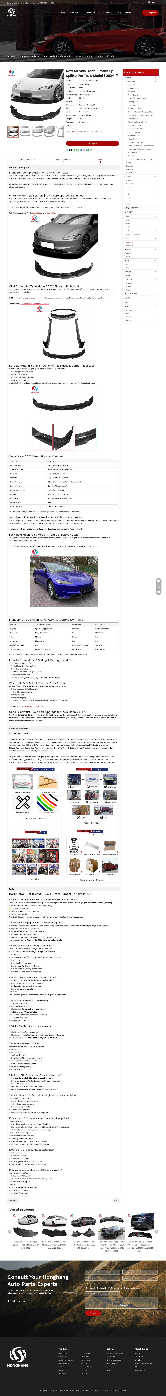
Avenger (129, 169)
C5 (129, 194)
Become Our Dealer (114, 1353)
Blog (137, 1367)
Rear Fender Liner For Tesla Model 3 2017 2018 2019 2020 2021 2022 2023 (54, 1245)
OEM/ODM (110, 1357)
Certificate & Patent (144, 1363)
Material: (69, 101)
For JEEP (61, 1370)
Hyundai (127, 306)
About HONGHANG (63, 159)
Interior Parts (133, 135)
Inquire (94, 143)
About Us (139, 1357)
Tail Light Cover (134, 108)
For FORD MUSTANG (66, 1360)
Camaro (129, 180)
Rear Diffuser (133, 88)
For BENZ (84, 1370)
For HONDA (85, 1353)
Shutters (131, 105)
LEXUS (127, 260)
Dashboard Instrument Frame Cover (143, 115)
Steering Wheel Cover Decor (140, 159)
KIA (127, 313)
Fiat (126, 302)
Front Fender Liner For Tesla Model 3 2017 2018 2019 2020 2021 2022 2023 (83, 1245)
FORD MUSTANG (131, 208)
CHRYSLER (128, 212)
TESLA (127, 238)
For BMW (84, 1373)
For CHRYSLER (63, 1363)
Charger (129, 162)
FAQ (108, 1370)
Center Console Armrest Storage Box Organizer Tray (143, 112)
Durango (129, 166)
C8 (129, 204)
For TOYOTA (86, 1357)
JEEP (126, 230)
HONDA (127, 249)
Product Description (27, 159)
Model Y (129, 245)
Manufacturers (131, 1288)
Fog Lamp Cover (135, 125)
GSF (127, 268)
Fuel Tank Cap (134, 132)
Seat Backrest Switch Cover (139, 149)
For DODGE (62, 1353)
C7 (129, 201)
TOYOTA (128, 279)
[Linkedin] (13, 1300)
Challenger (130, 81)
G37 (128, 220)
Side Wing (132, 156)
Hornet (129, 173)
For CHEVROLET (64, 1357)
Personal (91, 1288)
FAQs (100, 159)
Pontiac (127, 320)
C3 (129, 187)
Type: (68, 108)
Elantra (129, 310)
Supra (128, 290)
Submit (93, 1313)
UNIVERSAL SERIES (132, 293)
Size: (68, 112)
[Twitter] (18, 1300)
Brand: (68, 84)
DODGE (127, 77)
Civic (128, 257)
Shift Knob (132, 152)
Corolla (129, 286)
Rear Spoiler (133, 102)
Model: (68, 81)
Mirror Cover (133, 139)
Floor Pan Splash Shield (137, 122)
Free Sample (111, 1363)
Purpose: (69, 91)
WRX (128, 275)
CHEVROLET (129, 176)
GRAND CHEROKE (133, 234)
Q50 (128, 223)
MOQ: (68, 98)
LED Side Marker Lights (137, 98)
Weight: (69, 118)
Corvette (130, 184)
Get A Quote (150, 13)
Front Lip (131, 85)
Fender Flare (133, 118)
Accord (129, 253)
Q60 (128, 227)
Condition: (70, 87)
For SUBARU (85, 1360)
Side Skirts (132, 91)
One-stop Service (113, 1360)
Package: (70, 122)
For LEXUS (85, 1363)
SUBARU (127, 271)
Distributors (117, 1288)
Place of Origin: (72, 94)
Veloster (129, 317)
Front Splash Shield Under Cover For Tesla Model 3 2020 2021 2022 (26, 1245)
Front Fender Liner (135, 129)
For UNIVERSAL (86, 1367)
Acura (127, 298)
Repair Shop (103, 1288)
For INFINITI (62, 1367)
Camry (129, 283)
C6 (129, 197)
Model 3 (129, 242)
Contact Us (140, 1370)
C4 (129, 190)
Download (110, 1367)
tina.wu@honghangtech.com (22, 3)
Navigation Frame (135, 142)
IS (127, 264)
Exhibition (139, 1360)
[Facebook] (8, 1300)
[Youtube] (23, 1300)
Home (137, 1353)
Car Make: (70, 105)
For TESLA (62, 1373)
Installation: (71, 115)
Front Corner (133, 95)
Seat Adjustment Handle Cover (141, 146)
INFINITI (127, 216)
